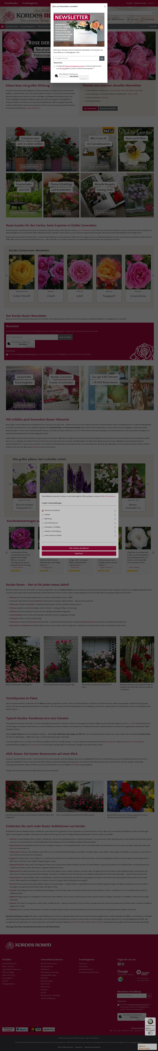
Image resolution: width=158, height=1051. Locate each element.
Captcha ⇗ (84, 79)
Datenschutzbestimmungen (74, 66)
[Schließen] (105, 6)
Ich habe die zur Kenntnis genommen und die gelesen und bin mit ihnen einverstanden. (78, 67)
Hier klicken (74, 76)
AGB (63, 69)
